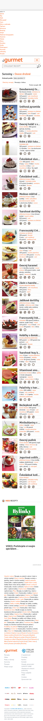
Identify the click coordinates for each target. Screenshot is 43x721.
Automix (2, 37)
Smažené (20, 399)
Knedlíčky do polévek (10, 626)
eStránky (3, 51)
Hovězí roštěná (15, 601)
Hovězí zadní (20, 599)
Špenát (19, 639)
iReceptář (3, 20)
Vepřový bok (29, 595)
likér (30, 150)
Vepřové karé (12, 616)
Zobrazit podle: (7, 78)
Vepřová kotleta (29, 587)
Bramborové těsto (9, 610)
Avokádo (17, 643)
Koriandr (35, 633)
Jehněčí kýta (23, 605)
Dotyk (2, 32)
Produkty (24, 657)
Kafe (1, 18)
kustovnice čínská (27, 373)
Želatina (33, 637)
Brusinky (24, 643)
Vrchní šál (14, 629)
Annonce (3, 28)
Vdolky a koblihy (15, 603)
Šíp (1, 16)
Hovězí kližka (27, 612)
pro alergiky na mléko (25, 277)
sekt (26, 268)
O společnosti (25, 655)
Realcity (2, 30)
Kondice (2, 43)
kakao (29, 164)
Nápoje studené (20, 277)
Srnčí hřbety (8, 618)
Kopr (26, 641)
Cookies (24, 677)
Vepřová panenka (30, 580)
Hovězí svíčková (32, 584)
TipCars (2, 26)
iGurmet (2, 49)
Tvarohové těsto (29, 622)
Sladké (20, 452)
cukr (24, 162)
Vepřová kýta (23, 589)
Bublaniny (20, 434)
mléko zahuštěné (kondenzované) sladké (28, 201)
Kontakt (23, 662)
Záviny (20, 294)
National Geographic (7, 35)
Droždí (17, 635)
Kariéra (23, 659)
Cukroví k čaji (20, 171)
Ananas (11, 643)
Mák (5, 641)
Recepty (7, 655)
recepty (11, 500)
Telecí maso (32, 641)
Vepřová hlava (19, 614)
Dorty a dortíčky (20, 101)
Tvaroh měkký (8, 637)
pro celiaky (33, 101)
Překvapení (4, 47)
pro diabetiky (29, 364)
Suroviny (7, 74)
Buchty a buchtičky (20, 417)
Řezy (20, 260)
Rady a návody (9, 659)
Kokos (6, 643)
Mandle (32, 635)
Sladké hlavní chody (30, 582)
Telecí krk (11, 631)
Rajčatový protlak (19, 637)
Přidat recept (8, 666)
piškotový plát (28, 307)
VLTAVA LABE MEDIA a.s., (17, 708)
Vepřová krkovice (24, 597)
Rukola (28, 637)
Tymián (29, 633)
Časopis (6, 664)
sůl (29, 394)
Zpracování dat (26, 679)
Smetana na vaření (10, 639)
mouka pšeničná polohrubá (28, 396)
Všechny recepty (8, 82)
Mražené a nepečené (20, 153)
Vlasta (2, 39)
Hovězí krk (13, 620)
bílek (32, 113)
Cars (1, 22)
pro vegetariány (25, 101)
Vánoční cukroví (9, 576)
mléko (25, 390)
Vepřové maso (16, 633)
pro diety (33, 364)
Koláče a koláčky (20, 136)
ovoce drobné (27, 129)
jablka (30, 375)
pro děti (29, 101)
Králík (16, 593)
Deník (2, 14)
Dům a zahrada (5, 24)
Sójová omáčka (9, 635)
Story (1, 41)
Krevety (24, 639)
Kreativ (2, 53)
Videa (6, 657)
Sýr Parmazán (24, 635)
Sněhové (20, 118)
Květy (2, 45)
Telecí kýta (16, 608)
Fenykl (21, 641)
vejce (23, 250)
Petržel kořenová (13, 641)
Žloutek (23, 633)
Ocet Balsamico (33, 639)
